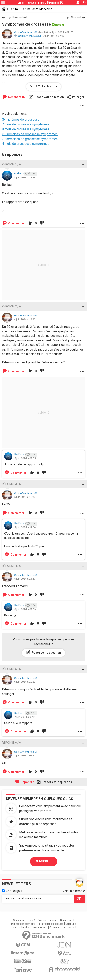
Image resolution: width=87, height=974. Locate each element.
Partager (78, 97)
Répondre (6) (17, 97)
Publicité (53, 920)
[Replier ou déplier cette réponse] (83, 164)
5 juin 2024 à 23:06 (25, 527)
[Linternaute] (23, 953)
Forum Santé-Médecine (37, 9)
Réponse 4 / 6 (11, 566)
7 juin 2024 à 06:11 (25, 716)
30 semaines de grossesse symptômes (30, 139)
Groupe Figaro (39, 927)
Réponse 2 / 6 (11, 306)
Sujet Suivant (72, 17)
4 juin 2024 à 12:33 (24, 319)
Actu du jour (13, 891)
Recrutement (67, 920)
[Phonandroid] (64, 969)
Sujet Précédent (16, 17)
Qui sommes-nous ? (24, 920)
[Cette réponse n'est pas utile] (41, 223)
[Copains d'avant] (23, 961)
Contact (42, 920)
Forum (14, 9)
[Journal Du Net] (64, 945)
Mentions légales (20, 927)
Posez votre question (49, 97)
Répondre (27, 782)
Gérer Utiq (70, 923)
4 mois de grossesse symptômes (25, 144)
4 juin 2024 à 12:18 (24, 177)
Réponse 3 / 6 (11, 484)
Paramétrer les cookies (50, 923)
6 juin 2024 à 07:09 (25, 609)
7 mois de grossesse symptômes (25, 124)
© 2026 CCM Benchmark (63, 927)
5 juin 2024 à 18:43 (24, 496)
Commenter (16, 223)
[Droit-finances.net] (64, 953)
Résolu (59, 24)
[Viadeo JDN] (64, 961)
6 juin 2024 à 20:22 (24, 681)
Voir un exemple (73, 891)
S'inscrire (43, 861)
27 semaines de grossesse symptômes (30, 134)
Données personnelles (23, 923)
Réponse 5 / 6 (11, 669)
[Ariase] (23, 969)
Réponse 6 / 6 (11, 742)
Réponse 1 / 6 (11, 164)
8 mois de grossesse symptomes (25, 129)
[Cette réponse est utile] (29, 223)
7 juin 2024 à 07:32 (53, 35)
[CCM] (23, 945)
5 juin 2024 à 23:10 (24, 578)
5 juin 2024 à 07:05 (25, 458)
